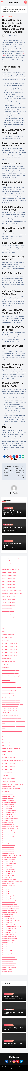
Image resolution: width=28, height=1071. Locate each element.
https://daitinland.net (7, 914)
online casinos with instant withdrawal (12, 731)
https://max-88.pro (7, 877)
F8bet (4, 631)
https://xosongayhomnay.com (10, 828)
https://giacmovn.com (8, 916)
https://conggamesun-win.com (10, 843)
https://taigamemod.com (8, 940)
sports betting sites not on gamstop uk (12, 760)
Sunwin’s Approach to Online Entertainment (13, 1044)
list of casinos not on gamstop (10, 715)
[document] (14, 712)
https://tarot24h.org (7, 942)
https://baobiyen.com (8, 892)
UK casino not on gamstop (9, 734)
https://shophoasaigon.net (9, 936)
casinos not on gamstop (8, 596)
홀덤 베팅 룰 (5, 667)
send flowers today (7, 684)
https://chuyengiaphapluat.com (10, 906)
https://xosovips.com (7, 841)
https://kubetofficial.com (8, 871)
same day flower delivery (9, 682)
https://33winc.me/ (7, 608)
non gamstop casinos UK (8, 623)
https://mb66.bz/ (6, 658)
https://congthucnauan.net (9, 912)
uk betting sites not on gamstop (10, 569)
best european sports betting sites (11, 718)
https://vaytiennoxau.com (9, 963)
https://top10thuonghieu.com (10, 955)
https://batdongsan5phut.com (10, 898)
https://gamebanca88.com (9, 859)
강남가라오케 (5, 664)
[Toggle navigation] (2, 2)
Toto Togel (5, 775)
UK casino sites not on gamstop (10, 673)
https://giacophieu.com (8, 918)
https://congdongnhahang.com (10, 908)
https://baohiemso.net (8, 894)
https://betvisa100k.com (8, 902)
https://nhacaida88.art (8, 851)
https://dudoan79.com (8, 849)
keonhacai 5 (5, 791)
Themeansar (14, 1069)
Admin (8, 35)
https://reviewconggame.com (10, 810)
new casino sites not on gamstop (11, 670)
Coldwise (13, 3)
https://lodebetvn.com (8, 873)
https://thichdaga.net (8, 808)
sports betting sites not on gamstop (12, 590)
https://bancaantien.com (8, 814)
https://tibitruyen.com (8, 949)
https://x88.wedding (7, 822)
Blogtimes (21, 1067)
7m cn (4, 566)
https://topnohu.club (7, 816)
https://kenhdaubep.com (8, 924)
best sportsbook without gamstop (11, 687)
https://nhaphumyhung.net (9, 932)
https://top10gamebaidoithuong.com (12, 881)
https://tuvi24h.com (7, 961)
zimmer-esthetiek (7, 772)
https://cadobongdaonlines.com (10, 833)
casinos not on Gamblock (9, 778)
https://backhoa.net (7, 889)
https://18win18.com (7, 794)
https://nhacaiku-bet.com (9, 857)
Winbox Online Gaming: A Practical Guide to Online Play (12, 511)
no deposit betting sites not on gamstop (13, 704)
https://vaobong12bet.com (9, 830)
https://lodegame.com (8, 875)
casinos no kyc (6, 712)
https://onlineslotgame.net (9, 802)
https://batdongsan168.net (9, 896)
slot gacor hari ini (6, 564)
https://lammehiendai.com (9, 928)
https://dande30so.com (8, 845)
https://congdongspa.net (9, 910)
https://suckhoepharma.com (9, 938)
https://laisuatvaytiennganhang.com (11, 926)
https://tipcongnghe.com (9, 953)
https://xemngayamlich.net (9, 967)
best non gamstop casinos (9, 572)
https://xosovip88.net (8, 804)
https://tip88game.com (8, 847)
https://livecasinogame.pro (9, 869)
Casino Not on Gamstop (8, 781)
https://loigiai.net (6, 930)
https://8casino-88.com (8, 796)
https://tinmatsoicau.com (9, 812)
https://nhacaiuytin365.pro (9, 837)
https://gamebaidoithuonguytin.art (11, 855)
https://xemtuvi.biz (7, 969)
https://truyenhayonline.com (9, 959)
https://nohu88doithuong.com (10, 818)
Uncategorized (7, 16)
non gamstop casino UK (8, 757)
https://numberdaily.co (8, 934)
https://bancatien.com (8, 824)
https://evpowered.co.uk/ (9, 786)
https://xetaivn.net (7, 971)
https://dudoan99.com (8, 853)
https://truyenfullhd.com (8, 957)
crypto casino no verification (10, 696)
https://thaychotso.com (8, 885)
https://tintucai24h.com (8, 951)
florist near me (6, 680)
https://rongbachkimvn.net (9, 806)
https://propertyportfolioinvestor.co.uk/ (12, 784)
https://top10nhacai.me (8, 800)
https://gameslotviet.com (9, 863)
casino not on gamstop (8, 578)
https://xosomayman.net (8, 820)
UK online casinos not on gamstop (11, 698)
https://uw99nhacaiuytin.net (9, 835)
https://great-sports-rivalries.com (11, 920)
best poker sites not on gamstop (11, 748)
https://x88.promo (7, 839)
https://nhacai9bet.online (9, 879)
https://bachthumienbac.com (10, 826)
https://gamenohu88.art (8, 861)
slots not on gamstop (8, 611)
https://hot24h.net (7, 922)
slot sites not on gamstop (9, 690)
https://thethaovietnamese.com (10, 944)
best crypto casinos (7, 751)
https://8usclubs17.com (8, 798)
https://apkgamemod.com (9, 887)
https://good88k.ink (7, 865)
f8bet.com (5, 628)
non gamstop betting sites (9, 617)
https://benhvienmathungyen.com (11, 900)
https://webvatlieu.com (8, 965)
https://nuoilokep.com (8, 883)
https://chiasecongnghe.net (9, 904)
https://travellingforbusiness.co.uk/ (11, 788)
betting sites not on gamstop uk (10, 740)
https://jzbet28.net (7, 867)
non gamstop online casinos (9, 643)
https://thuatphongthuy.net (9, 946)
